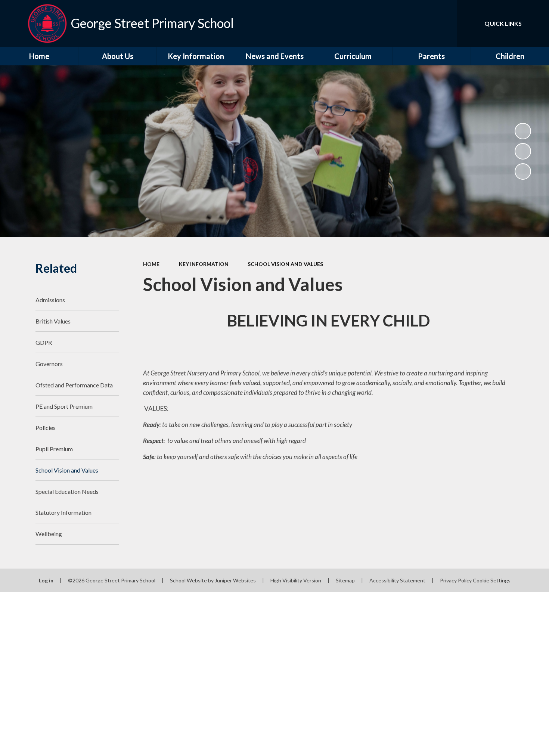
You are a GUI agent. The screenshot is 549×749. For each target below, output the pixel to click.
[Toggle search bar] (444, 23)
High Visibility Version (295, 580)
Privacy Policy (456, 580)
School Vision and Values (285, 264)
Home (151, 264)
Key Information (204, 264)
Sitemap (345, 580)
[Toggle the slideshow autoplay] (523, 131)
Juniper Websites (235, 580)
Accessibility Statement (397, 580)
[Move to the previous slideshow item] (523, 151)
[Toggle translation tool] (418, 23)
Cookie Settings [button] (492, 580)
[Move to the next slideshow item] (523, 171)
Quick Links (503, 23)
